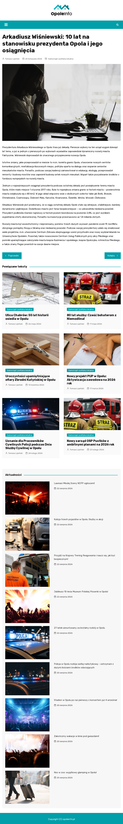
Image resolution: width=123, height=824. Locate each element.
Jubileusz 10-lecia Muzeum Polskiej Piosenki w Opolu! (81, 591)
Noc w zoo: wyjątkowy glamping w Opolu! (75, 772)
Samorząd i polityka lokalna (60, 59)
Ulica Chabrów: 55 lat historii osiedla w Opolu (27, 317)
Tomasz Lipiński (12, 59)
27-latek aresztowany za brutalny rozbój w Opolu (79, 628)
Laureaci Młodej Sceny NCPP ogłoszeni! (74, 483)
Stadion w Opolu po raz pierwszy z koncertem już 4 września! (85, 700)
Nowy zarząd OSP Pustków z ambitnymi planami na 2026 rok (90, 442)
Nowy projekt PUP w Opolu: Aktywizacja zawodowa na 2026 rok (91, 379)
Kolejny (111, 255)
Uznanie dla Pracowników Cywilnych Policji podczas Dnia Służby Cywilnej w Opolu (28, 444)
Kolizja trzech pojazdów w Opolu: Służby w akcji (78, 519)
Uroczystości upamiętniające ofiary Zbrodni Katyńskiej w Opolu (30, 378)
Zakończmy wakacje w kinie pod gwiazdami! (76, 736)
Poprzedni (13, 255)
